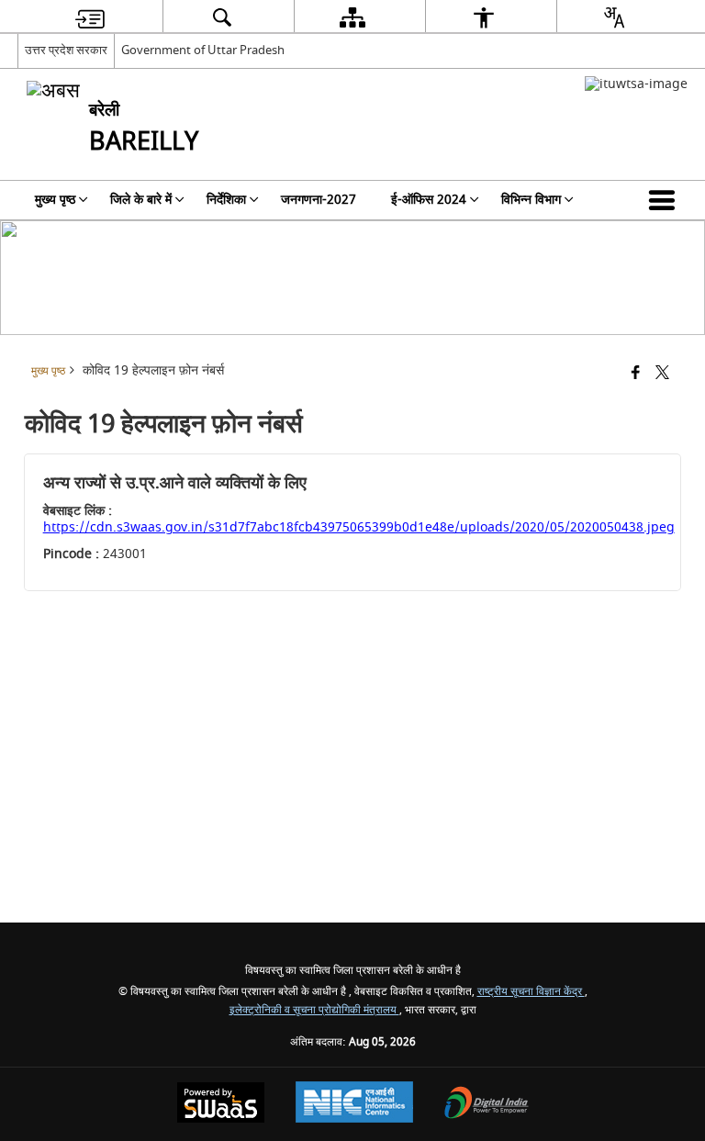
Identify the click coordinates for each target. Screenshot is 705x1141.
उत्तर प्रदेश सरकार (66, 50)
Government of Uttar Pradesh (203, 50)
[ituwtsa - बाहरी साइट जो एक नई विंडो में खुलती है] (636, 84)
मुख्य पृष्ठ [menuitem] (55, 199)
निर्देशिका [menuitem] (226, 199)
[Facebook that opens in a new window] (635, 374)
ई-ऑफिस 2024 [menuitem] (428, 199)
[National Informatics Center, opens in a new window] (354, 1104)
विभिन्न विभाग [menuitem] (531, 199)
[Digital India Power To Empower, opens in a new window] (487, 1104)
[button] (665, 200)
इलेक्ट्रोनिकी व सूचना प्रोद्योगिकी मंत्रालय (314, 1010)
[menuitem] (90, 17)
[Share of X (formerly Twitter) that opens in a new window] (662, 374)
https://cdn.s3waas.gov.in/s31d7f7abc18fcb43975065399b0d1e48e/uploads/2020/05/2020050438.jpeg (359, 527)
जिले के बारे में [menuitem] (141, 199)
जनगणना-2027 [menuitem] (318, 199)
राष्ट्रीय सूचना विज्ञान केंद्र (531, 992)
